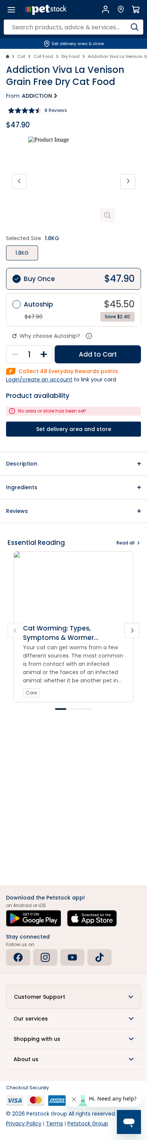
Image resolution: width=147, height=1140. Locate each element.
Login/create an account (39, 379)
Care (31, 692)
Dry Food (70, 56)
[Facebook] (18, 957)
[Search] (134, 27)
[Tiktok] (99, 957)
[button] (73, 463)
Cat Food (43, 56)
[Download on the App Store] (92, 918)
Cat (21, 56)
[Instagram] (45, 957)
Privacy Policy (23, 1123)
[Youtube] (72, 957)
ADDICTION (37, 96)
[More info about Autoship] (89, 336)
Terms (54, 1123)
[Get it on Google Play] (33, 918)
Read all (125, 543)
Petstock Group (87, 1123)
